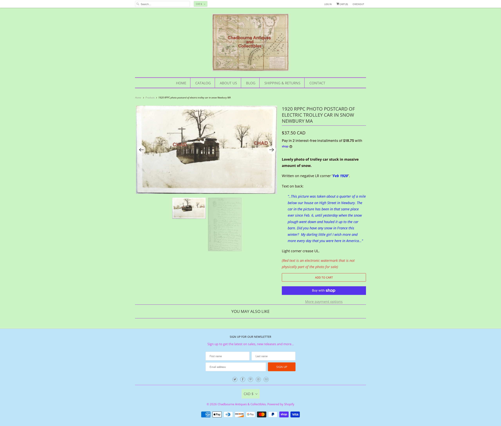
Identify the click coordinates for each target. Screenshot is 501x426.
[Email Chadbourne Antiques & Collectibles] (266, 379)
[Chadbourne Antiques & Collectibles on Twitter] (234, 379)
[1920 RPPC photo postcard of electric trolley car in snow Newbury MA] (206, 150)
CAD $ (199, 3)
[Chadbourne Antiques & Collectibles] (250, 43)
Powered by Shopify (280, 404)
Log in (328, 4)
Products (150, 97)
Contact (317, 83)
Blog (250, 83)
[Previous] (141, 149)
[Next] (271, 149)
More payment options (324, 301)
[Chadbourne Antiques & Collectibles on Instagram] (258, 379)
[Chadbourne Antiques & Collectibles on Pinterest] (250, 379)
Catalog (203, 83)
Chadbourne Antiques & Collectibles (242, 404)
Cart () (343, 4)
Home (181, 83)
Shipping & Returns (282, 83)
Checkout (358, 4)
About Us (228, 83)
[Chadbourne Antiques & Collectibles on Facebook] (242, 379)
